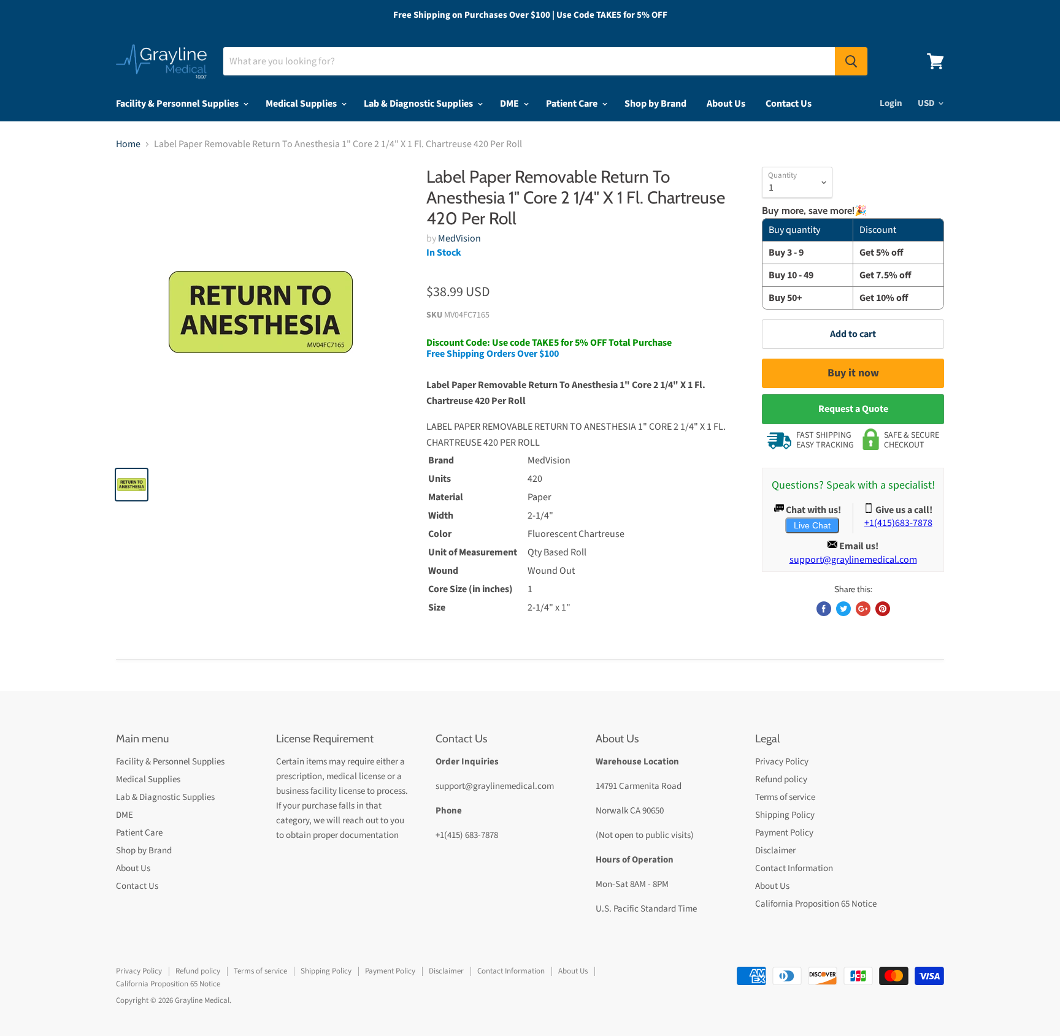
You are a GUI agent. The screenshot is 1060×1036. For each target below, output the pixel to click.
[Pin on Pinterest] (882, 608)
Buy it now (853, 373)
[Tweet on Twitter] (843, 608)
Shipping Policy (785, 815)
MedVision (459, 238)
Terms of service (785, 797)
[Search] (851, 61)
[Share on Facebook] (823, 608)
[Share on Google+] (863, 608)
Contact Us (789, 103)
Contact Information (794, 868)
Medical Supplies (302, 103)
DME (510, 103)
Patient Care (572, 103)
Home (128, 144)
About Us (726, 103)
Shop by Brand (655, 103)
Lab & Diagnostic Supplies (419, 103)
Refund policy (781, 779)
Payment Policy (784, 832)
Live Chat (812, 525)
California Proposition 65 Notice (816, 903)
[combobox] (529, 61)
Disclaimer (775, 850)
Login (891, 103)
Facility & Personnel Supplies (178, 103)
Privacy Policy (781, 761)
